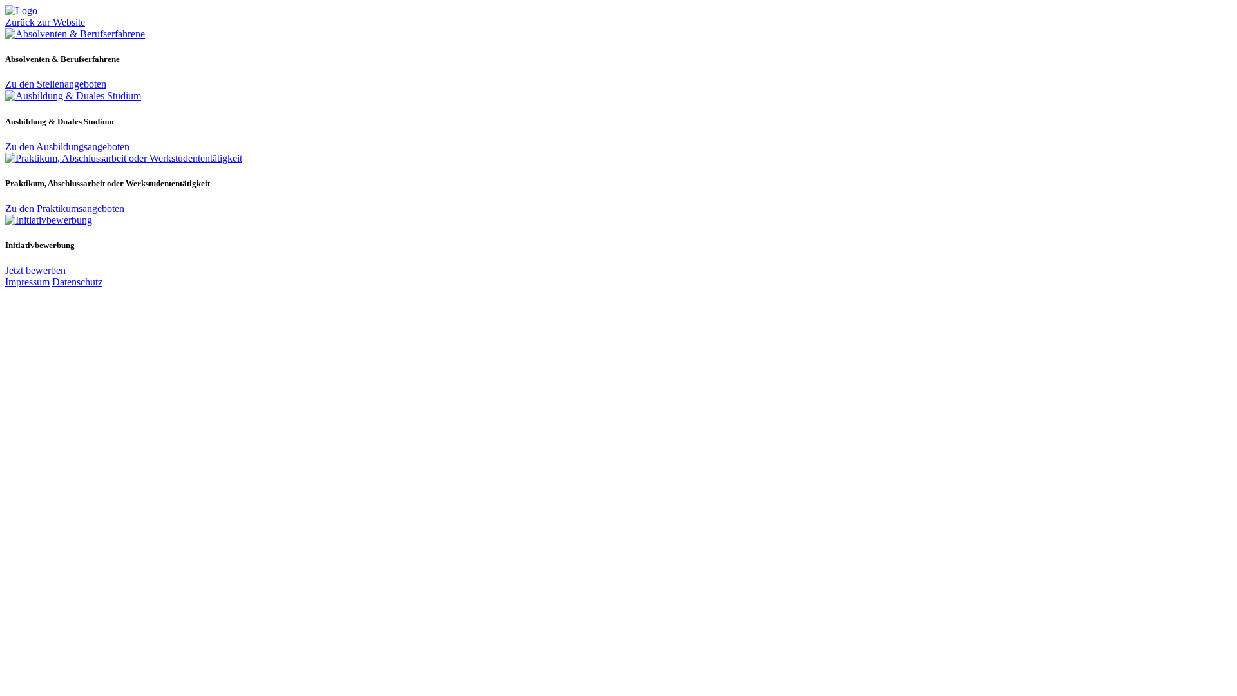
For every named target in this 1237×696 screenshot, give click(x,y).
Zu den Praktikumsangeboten (64, 208)
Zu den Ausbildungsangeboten (67, 146)
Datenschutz (77, 281)
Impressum (27, 281)
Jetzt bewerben (35, 270)
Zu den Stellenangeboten (55, 84)
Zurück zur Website (45, 22)
